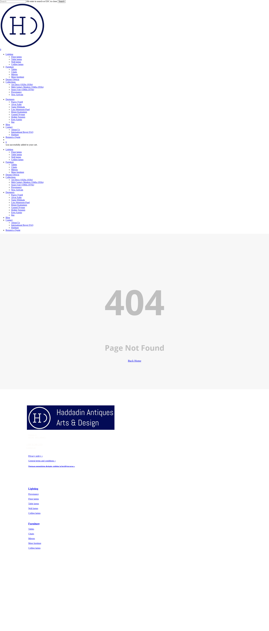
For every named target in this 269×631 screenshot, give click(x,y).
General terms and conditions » (42, 461)
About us (39, 602)
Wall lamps (16, 157)
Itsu (12, 215)
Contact (9, 220)
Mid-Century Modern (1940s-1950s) (27, 182)
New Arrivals (17, 190)
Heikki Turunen (18, 210)
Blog (8, 217)
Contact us (31, 448)
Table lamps (16, 154)
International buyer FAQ (46, 611)
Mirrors (14, 169)
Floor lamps (16, 152)
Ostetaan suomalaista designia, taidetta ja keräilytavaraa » (51, 466)
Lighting (9, 149)
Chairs (14, 167)
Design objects (41, 587)
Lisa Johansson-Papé (20, 202)
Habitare (15, 227)
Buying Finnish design (45, 606)
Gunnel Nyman (18, 207)
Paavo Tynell (17, 195)
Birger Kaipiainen (19, 205)
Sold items (39, 592)
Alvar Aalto (16, 197)
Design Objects (12, 175)
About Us (15, 222)
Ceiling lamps (17, 159)
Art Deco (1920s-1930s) (22, 180)
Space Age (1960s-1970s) (22, 185)
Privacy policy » (35, 456)
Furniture (10, 162)
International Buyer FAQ (22, 225)
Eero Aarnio (16, 212)
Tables (14, 164)
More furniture (17, 172)
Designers (10, 192)
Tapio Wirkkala (18, 200)
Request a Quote (13, 230)
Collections (11, 177)
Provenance (16, 187)
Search (61, 1)
